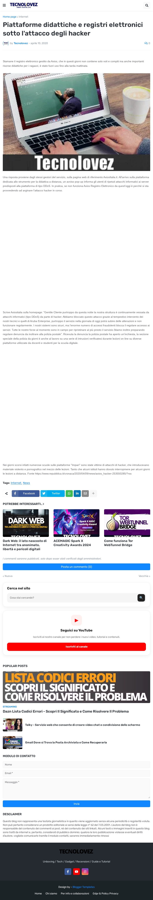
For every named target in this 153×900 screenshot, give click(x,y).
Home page (9, 17)
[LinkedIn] (77, 493)
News (26, 483)
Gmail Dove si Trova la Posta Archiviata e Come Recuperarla (66, 742)
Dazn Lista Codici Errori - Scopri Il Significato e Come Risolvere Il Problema (66, 711)
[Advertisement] (76, 223)
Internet (23, 17)
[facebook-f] (68, 871)
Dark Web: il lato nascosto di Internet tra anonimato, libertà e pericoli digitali (25, 545)
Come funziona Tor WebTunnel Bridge (118, 543)
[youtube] (76, 871)
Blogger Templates (84, 887)
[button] (4, 5)
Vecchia (143, 576)
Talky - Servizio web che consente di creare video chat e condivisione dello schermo (82, 725)
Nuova (9, 576)
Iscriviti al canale (77, 646)
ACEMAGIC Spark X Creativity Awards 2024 (72, 543)
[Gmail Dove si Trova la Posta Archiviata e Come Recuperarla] (12, 742)
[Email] (85, 493)
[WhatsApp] (69, 493)
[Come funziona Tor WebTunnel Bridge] (127, 523)
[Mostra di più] (93, 493)
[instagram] (85, 871)
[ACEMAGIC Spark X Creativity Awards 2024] (77, 523)
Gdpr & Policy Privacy (105, 893)
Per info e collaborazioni (75, 893)
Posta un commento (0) (76, 566)
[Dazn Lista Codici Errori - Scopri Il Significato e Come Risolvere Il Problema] (76, 687)
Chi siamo (51, 893)
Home (38, 893)
